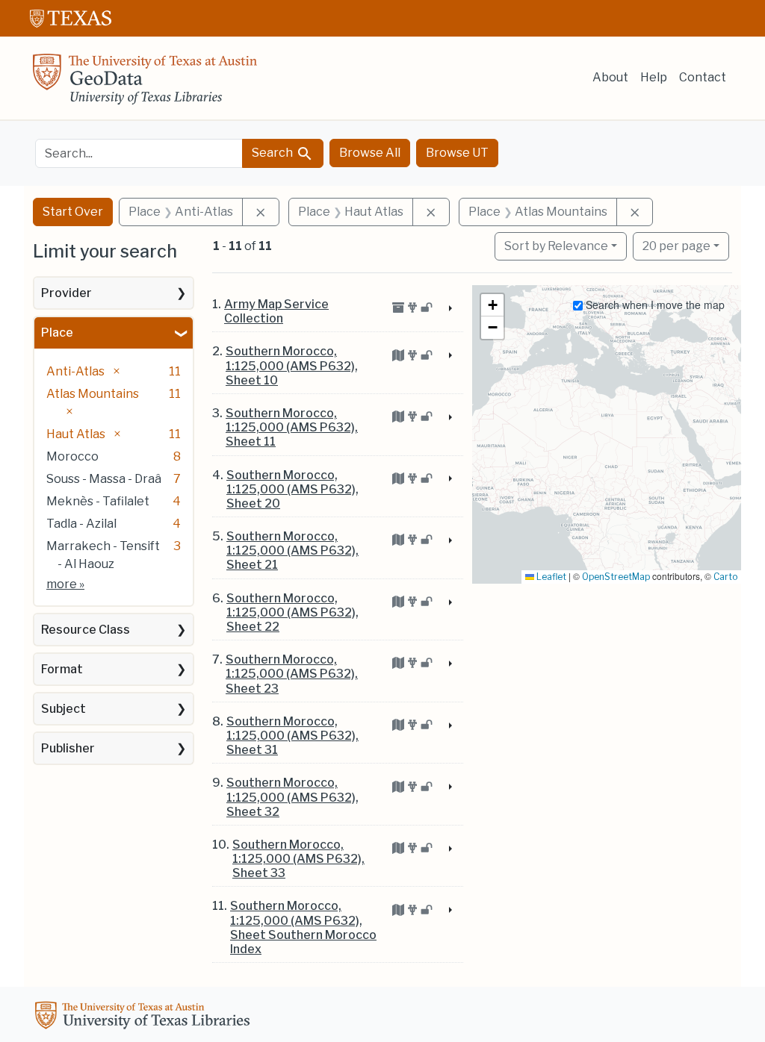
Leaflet (550, 576)
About (610, 77)
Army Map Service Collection (276, 311)
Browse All (369, 153)
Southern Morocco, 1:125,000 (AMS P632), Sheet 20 (292, 489)
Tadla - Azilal (81, 524)
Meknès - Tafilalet (97, 501)
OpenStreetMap (616, 576)
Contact (702, 77)
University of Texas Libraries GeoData (145, 83)
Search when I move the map (654, 304)
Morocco (72, 456)
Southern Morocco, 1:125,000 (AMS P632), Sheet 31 (292, 735)
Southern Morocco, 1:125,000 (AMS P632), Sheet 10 (292, 365)
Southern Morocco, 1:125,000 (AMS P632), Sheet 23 (292, 673)
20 (676, 245)
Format (62, 669)
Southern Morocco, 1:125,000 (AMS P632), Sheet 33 (298, 858)
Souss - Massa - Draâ (103, 479)
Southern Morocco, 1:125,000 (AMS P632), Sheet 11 (292, 427)
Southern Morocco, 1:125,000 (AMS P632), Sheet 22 (292, 612)
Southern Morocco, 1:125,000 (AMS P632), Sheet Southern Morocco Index (303, 927)
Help (653, 77)
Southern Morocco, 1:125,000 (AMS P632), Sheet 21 (292, 550)
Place (57, 332)
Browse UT (457, 153)
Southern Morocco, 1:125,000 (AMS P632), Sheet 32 (292, 797)
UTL (145, 1017)
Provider (66, 293)
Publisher (68, 748)
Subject (63, 709)
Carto (725, 576)
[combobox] (139, 153)
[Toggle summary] (449, 309)
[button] (492, 305)
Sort (556, 246)
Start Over (73, 212)
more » (65, 584)
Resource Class (85, 630)
